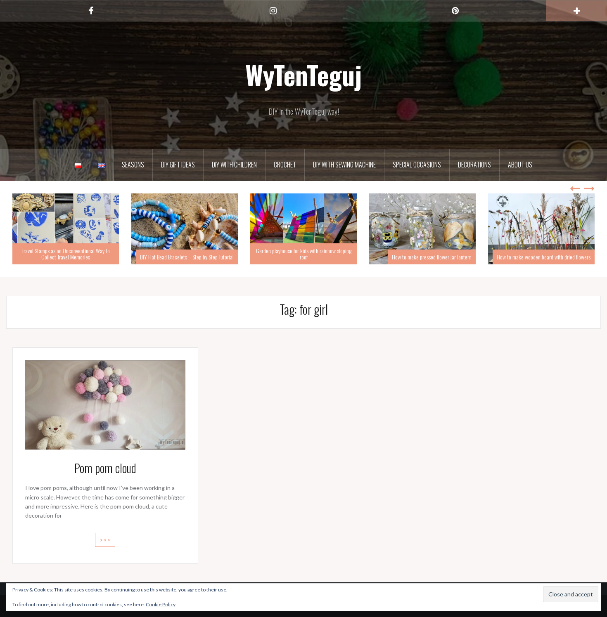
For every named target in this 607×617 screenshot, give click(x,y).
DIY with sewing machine (344, 165)
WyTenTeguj (303, 75)
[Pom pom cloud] (105, 403)
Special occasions (417, 165)
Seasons (133, 165)
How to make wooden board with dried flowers (425, 256)
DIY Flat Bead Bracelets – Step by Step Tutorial (68, 256)
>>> (105, 539)
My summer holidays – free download (553, 256)
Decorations (474, 165)
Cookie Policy (160, 604)
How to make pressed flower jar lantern (313, 256)
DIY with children (234, 165)
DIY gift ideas (178, 165)
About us (520, 165)
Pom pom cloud (105, 467)
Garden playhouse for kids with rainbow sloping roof (184, 253)
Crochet (285, 165)
